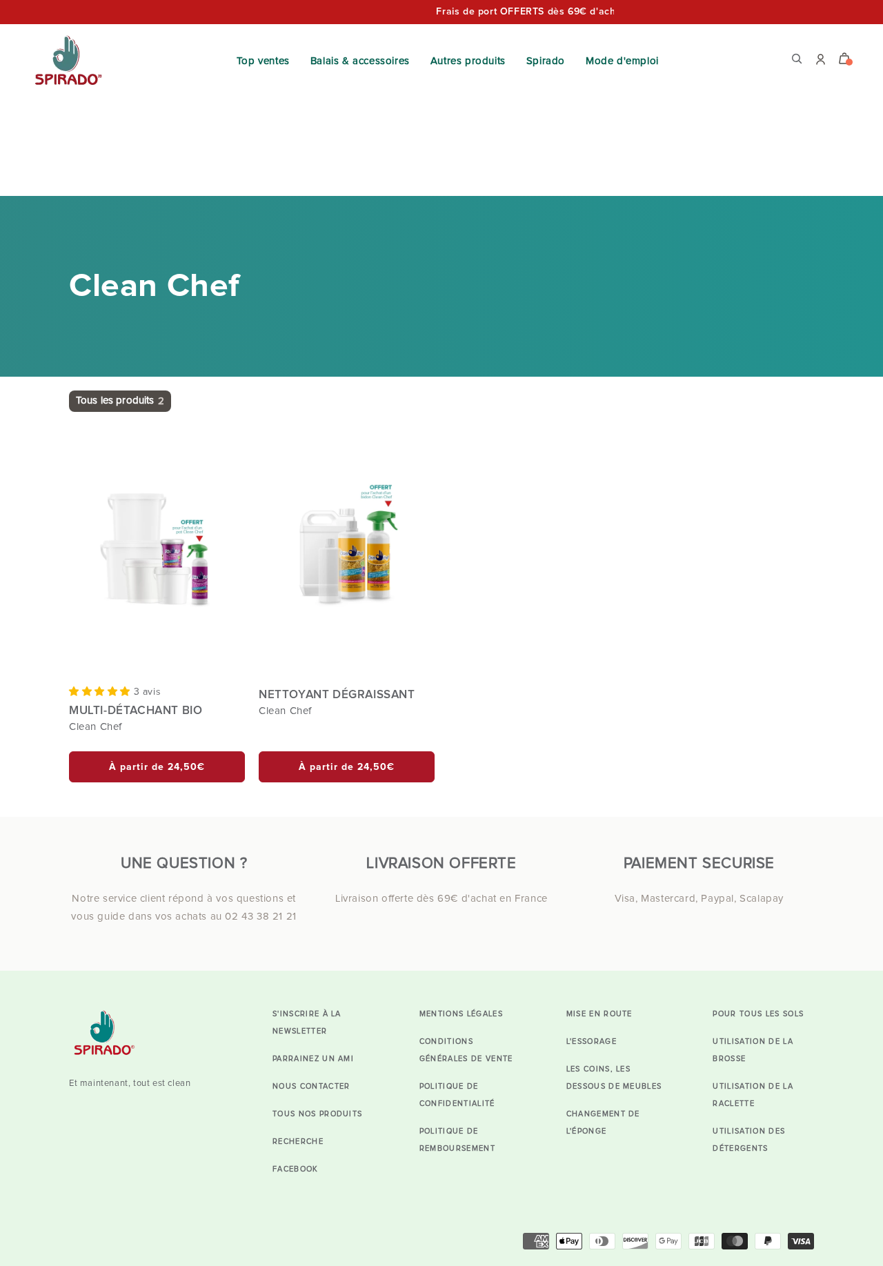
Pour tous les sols (758, 1014)
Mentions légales (461, 1014)
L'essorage (591, 1041)
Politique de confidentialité (457, 1094)
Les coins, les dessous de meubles (614, 1077)
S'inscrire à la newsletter (306, 1022)
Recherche (298, 1141)
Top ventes (263, 61)
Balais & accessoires (360, 61)
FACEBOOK (295, 1169)
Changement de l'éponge (603, 1122)
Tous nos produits (317, 1114)
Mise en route (599, 1014)
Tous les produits (120, 400)
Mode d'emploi (622, 61)
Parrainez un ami (313, 1058)
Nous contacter (311, 1086)
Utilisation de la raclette (753, 1094)
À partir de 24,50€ (157, 767)
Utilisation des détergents (749, 1139)
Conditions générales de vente (466, 1050)
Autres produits (468, 61)
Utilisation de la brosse (753, 1050)
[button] (101, 691)
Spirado (545, 61)
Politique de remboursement (457, 1139)
